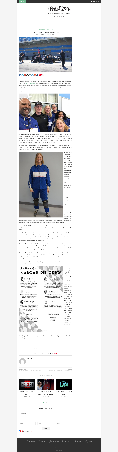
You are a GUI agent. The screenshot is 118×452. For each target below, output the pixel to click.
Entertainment (29, 20)
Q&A (52, 29)
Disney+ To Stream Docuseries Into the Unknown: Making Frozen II (45, 393)
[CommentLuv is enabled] (26, 431)
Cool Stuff (50, 20)
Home (20, 20)
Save (56, 353)
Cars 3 (27, 348)
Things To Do (40, 20)
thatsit (42, 34)
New (48, 29)
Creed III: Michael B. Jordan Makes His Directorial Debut (27, 393)
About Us (66, 20)
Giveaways (58, 20)
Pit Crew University (30, 83)
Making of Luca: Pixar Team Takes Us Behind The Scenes (64, 393)
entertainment (28, 25)
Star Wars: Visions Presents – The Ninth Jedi (38, 1)
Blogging (22, 348)
